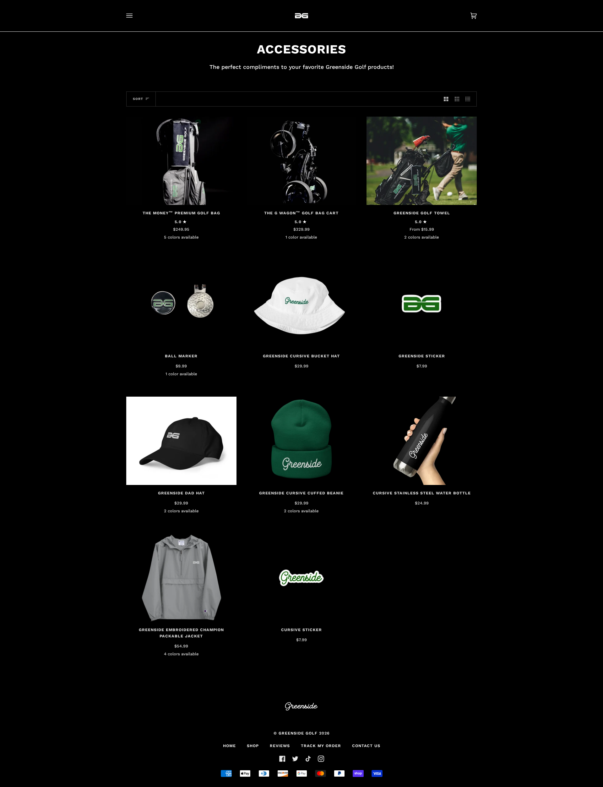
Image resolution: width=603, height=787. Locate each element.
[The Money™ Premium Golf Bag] (181, 161)
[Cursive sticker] (302, 578)
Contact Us (366, 745)
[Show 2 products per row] (446, 99)
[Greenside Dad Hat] (181, 441)
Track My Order (321, 745)
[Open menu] (135, 15)
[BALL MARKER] (181, 304)
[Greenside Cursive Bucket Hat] (302, 304)
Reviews (280, 745)
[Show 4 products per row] (469, 99)
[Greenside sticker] (422, 304)
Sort (138, 99)
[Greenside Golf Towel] (422, 161)
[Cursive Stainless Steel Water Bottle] (422, 441)
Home (229, 745)
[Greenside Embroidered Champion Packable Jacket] (181, 578)
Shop (253, 745)
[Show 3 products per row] (457, 99)
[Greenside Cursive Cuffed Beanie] (302, 441)
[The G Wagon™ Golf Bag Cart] (302, 161)
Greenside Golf (298, 733)
